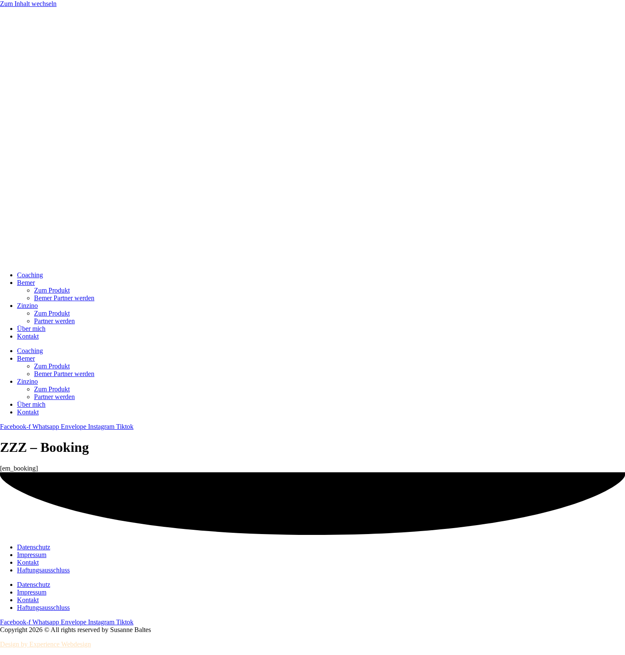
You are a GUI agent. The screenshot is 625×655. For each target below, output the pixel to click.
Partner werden (54, 321)
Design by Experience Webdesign (45, 644)
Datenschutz (33, 547)
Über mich (31, 328)
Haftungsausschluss (43, 570)
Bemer (26, 282)
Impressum (31, 554)
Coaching (30, 275)
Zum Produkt (52, 290)
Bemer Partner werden (64, 298)
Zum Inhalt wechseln (28, 3)
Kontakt (28, 336)
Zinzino (27, 305)
